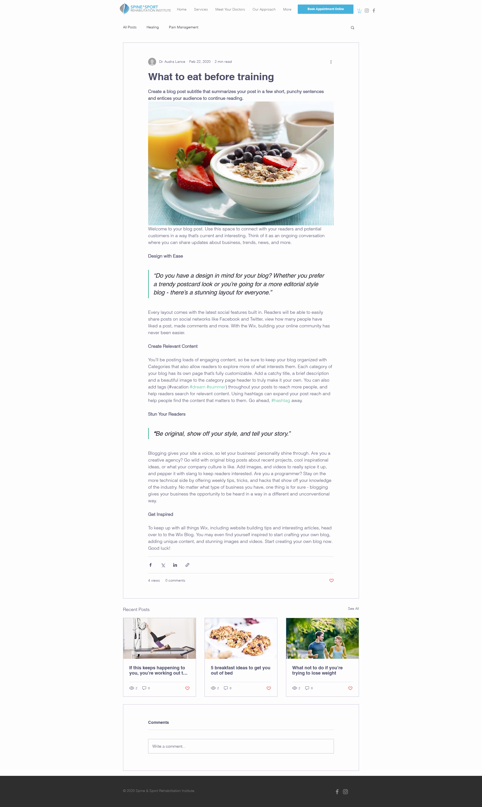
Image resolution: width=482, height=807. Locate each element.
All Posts (130, 27)
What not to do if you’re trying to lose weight (317, 670)
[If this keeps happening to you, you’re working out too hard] (159, 638)
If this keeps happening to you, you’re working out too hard (159, 670)
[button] (359, 11)
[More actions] (331, 62)
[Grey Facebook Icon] (374, 10)
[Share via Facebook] (150, 565)
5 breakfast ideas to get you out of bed (240, 670)
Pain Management (183, 27)
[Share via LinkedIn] (175, 565)
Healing (153, 27)
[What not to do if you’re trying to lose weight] (322, 638)
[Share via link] (187, 565)
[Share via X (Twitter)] (162, 565)
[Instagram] (345, 791)
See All (353, 608)
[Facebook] (337, 791)
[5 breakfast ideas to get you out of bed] (241, 638)
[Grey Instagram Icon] (367, 10)
